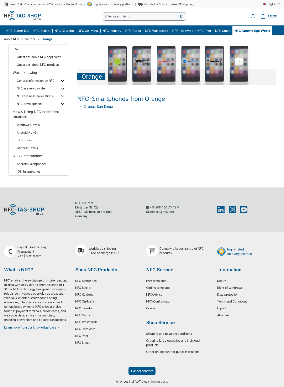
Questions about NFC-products (38, 64)
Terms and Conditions (232, 301)
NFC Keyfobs (84, 294)
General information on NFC (36, 80)
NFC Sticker (83, 287)
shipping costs (158, 381)
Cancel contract (142, 371)
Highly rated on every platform (113, 4)
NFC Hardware (85, 329)
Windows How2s (28, 125)
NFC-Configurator (158, 301)
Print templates (156, 281)
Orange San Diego (98, 106)
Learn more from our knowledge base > (31, 327)
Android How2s (27, 132)
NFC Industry (84, 308)
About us (223, 315)
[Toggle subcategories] (62, 80)
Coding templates (158, 287)
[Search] (181, 16)
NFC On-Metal (85, 301)
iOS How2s (24, 140)
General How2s (27, 148)
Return (221, 281)
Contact (151, 308)
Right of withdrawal (230, 287)
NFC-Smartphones (28, 156)
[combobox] (140, 16)
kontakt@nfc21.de (161, 211)
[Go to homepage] (22, 15)
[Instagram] (232, 209)
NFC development (29, 103)
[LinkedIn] (221, 209)
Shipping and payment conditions (169, 333)
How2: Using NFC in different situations (36, 114)
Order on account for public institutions (172, 352)
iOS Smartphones (29, 171)
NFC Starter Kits (86, 281)
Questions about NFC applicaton (39, 57)
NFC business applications (35, 96)
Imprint (221, 308)
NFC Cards (82, 315)
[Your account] (253, 16)
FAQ (16, 49)
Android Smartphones (32, 164)
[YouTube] (242, 209)
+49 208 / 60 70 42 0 (164, 207)
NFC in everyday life (31, 88)
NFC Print (81, 335)
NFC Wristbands (86, 322)
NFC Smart (82, 342)
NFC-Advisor (155, 294)
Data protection (227, 294)
